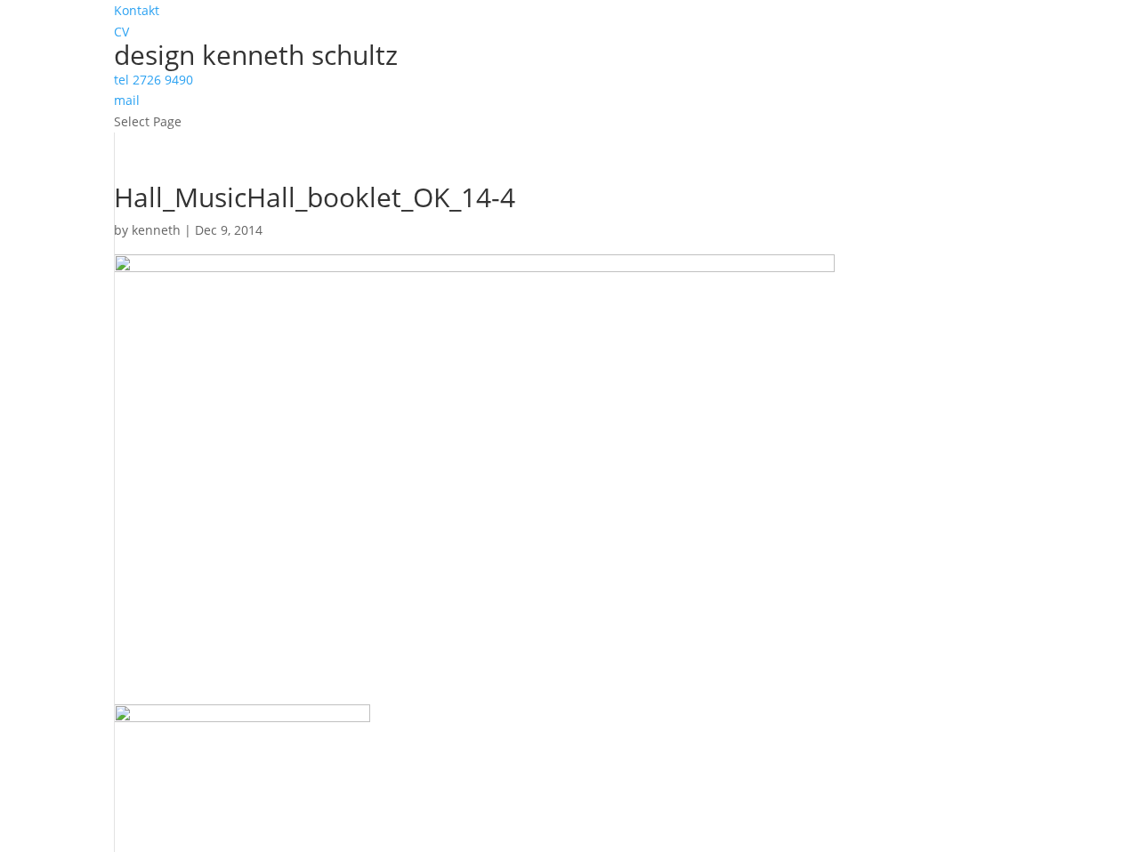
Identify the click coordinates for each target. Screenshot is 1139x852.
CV (121, 31)
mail (127, 100)
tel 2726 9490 (153, 79)
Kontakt (136, 10)
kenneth (156, 229)
